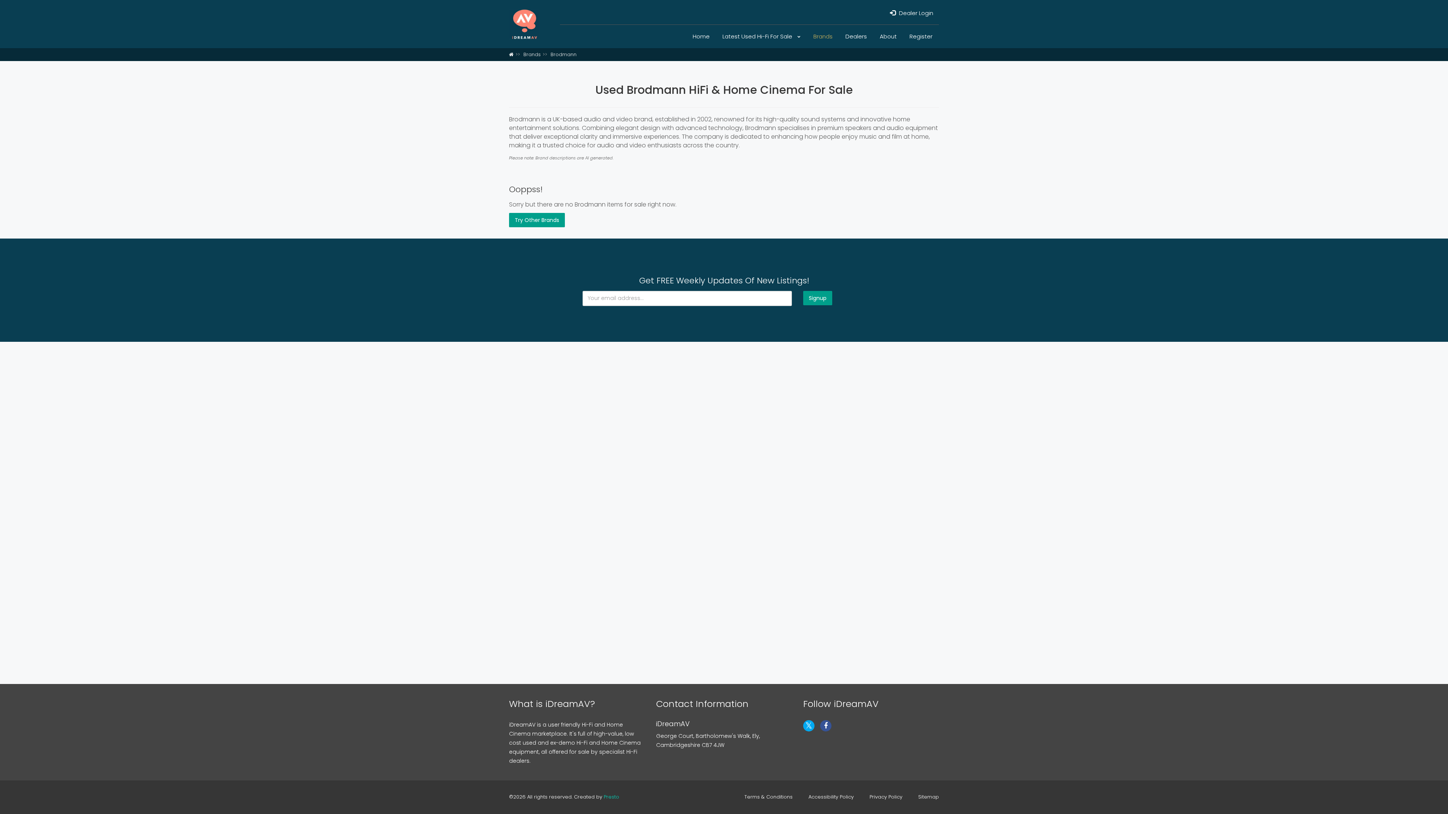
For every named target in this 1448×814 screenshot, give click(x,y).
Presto (611, 796)
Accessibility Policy (831, 797)
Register (921, 36)
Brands (823, 36)
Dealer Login (915, 13)
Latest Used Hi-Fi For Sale (758, 36)
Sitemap (928, 797)
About (888, 36)
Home (701, 36)
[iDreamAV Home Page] (511, 54)
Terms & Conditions (768, 797)
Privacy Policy (886, 797)
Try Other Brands (537, 220)
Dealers (856, 36)
